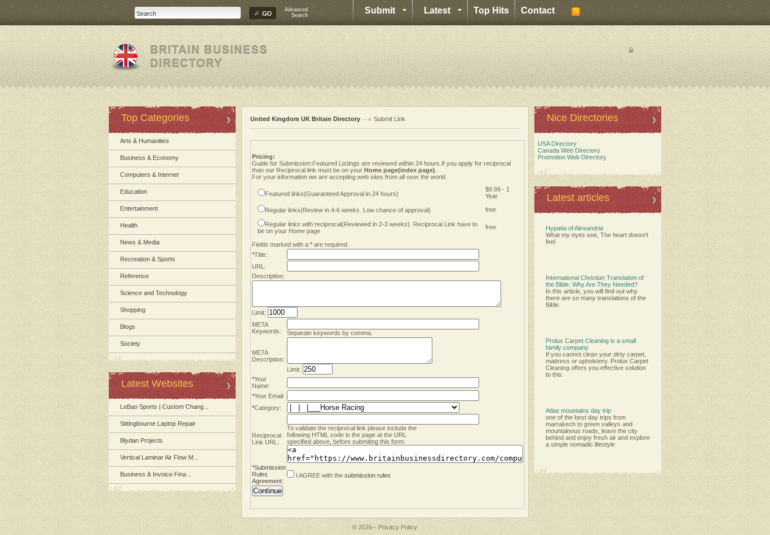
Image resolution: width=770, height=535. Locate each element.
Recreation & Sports (147, 259)
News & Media (140, 242)
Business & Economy (149, 157)
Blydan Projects (141, 440)
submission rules (367, 475)
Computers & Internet (149, 174)
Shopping (132, 309)
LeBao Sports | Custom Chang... (164, 406)
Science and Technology (153, 292)
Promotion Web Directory (570, 157)
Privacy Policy (397, 527)
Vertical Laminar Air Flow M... (159, 457)
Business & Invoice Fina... (155, 474)
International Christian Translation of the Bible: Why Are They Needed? (595, 281)
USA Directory (555, 143)
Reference (134, 276)
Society (130, 343)
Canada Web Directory (567, 150)
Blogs (127, 326)
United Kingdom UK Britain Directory (305, 118)
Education (133, 191)
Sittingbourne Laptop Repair (158, 423)
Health (129, 225)
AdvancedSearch (296, 12)
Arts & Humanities (144, 140)
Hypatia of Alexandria (574, 228)
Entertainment (139, 208)
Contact (538, 10)
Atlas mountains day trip (578, 410)
